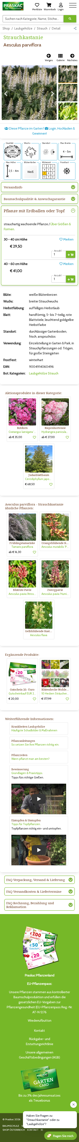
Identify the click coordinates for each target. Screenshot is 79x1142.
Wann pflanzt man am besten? (30, 758)
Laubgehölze (23, 28)
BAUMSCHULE (11, 1125)
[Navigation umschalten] (72, 5)
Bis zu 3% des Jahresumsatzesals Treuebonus (39, 1098)
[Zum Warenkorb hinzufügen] (70, 254)
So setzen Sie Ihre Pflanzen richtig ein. (35, 744)
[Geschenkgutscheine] (40, 947)
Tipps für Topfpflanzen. (26, 824)
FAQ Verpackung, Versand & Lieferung (35, 880)
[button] (37, 6)
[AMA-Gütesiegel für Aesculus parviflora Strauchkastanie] (12, 151)
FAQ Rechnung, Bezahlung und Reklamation (30, 905)
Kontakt (39, 1031)
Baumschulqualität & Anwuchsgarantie (34, 199)
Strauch (42, 28)
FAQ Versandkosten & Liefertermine (34, 891)
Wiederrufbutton (39, 1020)
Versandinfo (13, 187)
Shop (6, 28)
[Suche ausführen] (70, 18)
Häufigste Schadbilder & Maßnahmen (34, 730)
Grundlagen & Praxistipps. (27, 773)
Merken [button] (68, 239)
